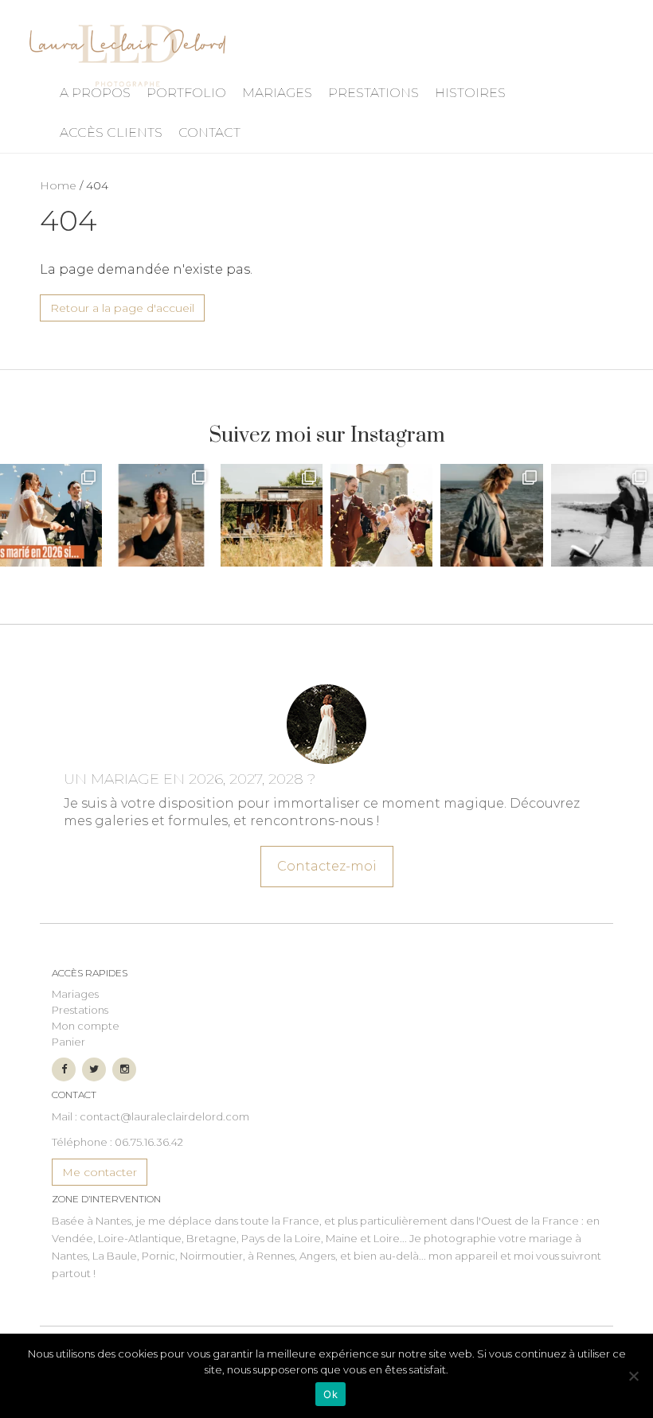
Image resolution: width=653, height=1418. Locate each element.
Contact (209, 132)
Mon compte (85, 1025)
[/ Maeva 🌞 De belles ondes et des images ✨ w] (161, 515)
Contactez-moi (327, 866)
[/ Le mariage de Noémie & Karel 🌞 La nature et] (272, 515)
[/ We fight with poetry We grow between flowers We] (602, 515)
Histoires (470, 92)
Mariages (277, 92)
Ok (330, 1394)
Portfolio (186, 92)
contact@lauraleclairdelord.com (164, 1116)
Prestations (373, 92)
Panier (68, 1041)
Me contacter (99, 1172)
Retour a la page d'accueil (122, 308)
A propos (95, 92)
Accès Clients (111, 132)
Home (58, 185)
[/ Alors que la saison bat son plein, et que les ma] (51, 515)
